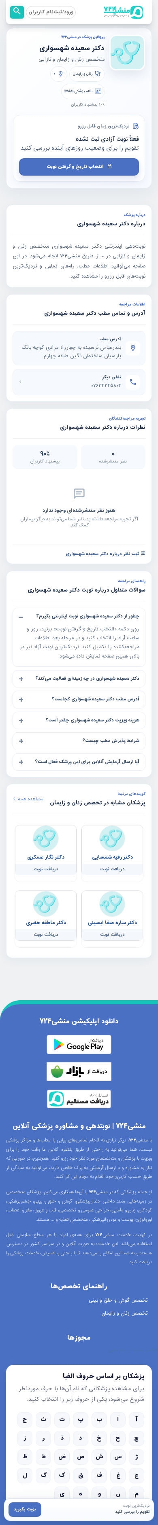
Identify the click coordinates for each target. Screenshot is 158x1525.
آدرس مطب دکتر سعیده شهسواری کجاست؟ (95, 699)
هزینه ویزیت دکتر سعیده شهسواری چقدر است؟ (92, 719)
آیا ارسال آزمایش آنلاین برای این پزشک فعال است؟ (87, 761)
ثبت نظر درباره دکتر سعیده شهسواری (103, 554)
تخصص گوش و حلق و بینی (118, 1300)
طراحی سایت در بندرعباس (133, 1350)
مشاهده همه (30, 799)
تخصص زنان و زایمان (124, 1313)
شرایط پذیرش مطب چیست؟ (110, 740)
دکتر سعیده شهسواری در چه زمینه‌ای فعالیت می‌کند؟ (87, 678)
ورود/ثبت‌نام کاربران (50, 12)
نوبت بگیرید (25, 1509)
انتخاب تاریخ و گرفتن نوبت (75, 166)
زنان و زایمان (83, 73)
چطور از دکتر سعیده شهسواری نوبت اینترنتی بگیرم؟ (87, 615)
